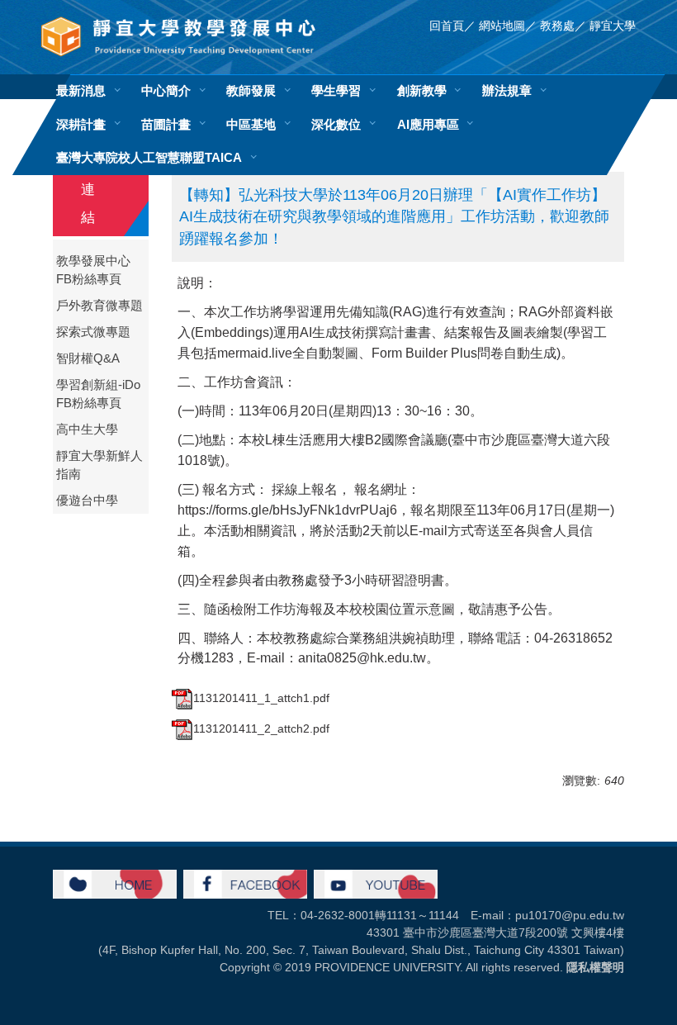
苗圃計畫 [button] (166, 124)
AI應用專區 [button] (428, 124)
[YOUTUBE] (376, 883)
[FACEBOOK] (245, 883)
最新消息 (81, 90)
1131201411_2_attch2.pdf (261, 728)
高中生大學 (87, 429)
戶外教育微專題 (99, 305)
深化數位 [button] (336, 124)
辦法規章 (507, 90)
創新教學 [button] (422, 90)
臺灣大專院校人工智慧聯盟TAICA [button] (149, 157)
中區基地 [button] (251, 124)
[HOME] (115, 883)
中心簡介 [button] (166, 90)
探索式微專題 (93, 332)
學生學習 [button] (336, 90)
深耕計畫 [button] (81, 124)
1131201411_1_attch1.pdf (261, 698)
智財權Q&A (88, 358)
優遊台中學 (87, 500)
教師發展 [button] (251, 90)
